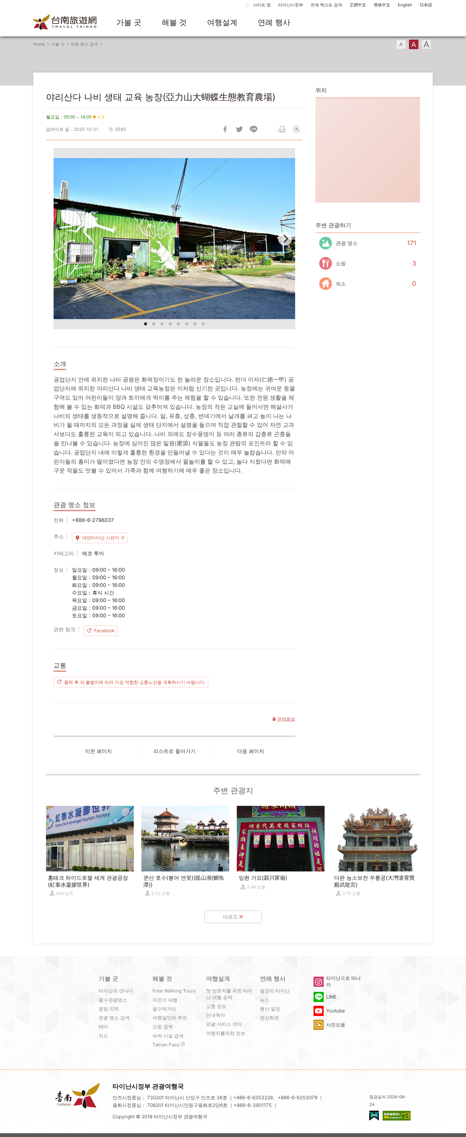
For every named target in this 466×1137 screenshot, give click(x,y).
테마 (103, 1027)
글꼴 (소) (401, 44)
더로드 (230, 917)
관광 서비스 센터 (224, 1024)
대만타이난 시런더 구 (103, 537)
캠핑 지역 (109, 1009)
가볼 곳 (128, 22)
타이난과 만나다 (116, 991)
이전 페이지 (98, 751)
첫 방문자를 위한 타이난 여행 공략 (229, 994)
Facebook (104, 630)
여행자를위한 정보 (225, 1033)
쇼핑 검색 (162, 1027)
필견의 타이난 (275, 991)
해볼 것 (174, 22)
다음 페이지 (250, 751)
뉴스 (264, 1000)
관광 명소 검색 (84, 44)
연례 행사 (274, 22)
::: (247, 4)
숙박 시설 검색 (168, 1036)
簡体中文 (382, 4)
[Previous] (64, 239)
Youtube (335, 1011)
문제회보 (296, 129)
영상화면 (269, 1018)
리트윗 (239, 129)
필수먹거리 (164, 1009)
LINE (331, 997)
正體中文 (358, 4)
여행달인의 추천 (169, 1018)
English (405, 4)
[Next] (285, 239)
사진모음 (335, 1025)
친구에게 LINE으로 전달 (253, 129)
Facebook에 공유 (225, 129)
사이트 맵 (262, 4)
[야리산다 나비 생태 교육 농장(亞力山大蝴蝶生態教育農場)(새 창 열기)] (174, 238)
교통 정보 (216, 1006)
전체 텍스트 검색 (326, 4)
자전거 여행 (165, 1000)
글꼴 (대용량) (426, 44)
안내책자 (215, 1015)
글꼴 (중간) (413, 44)
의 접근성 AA (397, 1116)
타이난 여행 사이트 (65, 22)
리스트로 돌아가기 (174, 751)
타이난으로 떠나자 (343, 981)
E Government (374, 1116)
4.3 (101, 116)
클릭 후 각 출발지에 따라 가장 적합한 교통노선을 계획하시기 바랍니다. (134, 682)
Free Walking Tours (174, 991)
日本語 (426, 4)
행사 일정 (270, 1009)
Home (39, 44)
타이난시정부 (290, 4)
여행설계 (222, 22)
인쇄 (282, 129)
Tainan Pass (165, 1045)
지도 (103, 1036)
